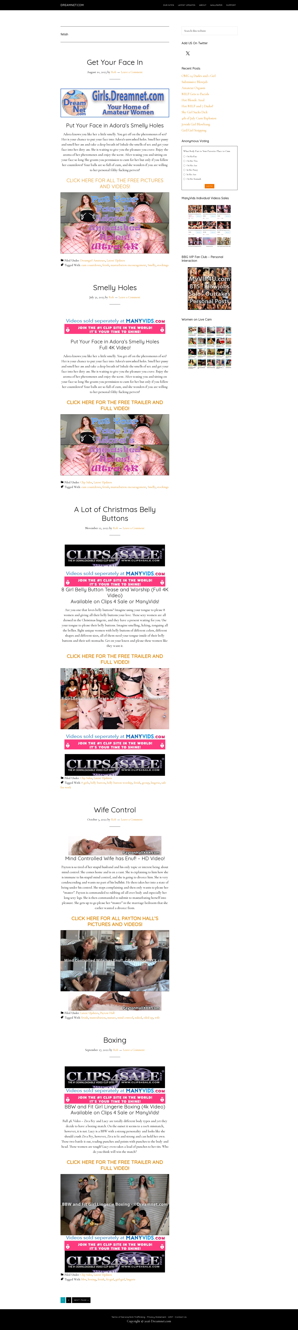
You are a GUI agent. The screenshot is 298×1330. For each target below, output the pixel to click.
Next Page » (81, 1301)
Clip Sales (86, 482)
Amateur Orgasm (193, 88)
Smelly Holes (115, 287)
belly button (97, 783)
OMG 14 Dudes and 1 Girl (199, 76)
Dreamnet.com (72, 5)
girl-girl (120, 1279)
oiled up (148, 1018)
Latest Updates (116, 260)
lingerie (155, 783)
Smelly (152, 265)
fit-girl (110, 1279)
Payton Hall (107, 1013)
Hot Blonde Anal (193, 100)
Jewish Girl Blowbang (196, 124)
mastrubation (98, 1018)
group (145, 783)
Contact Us (181, 1317)
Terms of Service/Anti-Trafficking (128, 1317)
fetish (105, 265)
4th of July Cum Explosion (199, 118)
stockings (163, 265)
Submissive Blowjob (195, 82)
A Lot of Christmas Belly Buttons (115, 514)
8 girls (85, 783)
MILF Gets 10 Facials (195, 94)
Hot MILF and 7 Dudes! (197, 106)
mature (111, 1018)
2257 (170, 1317)
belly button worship (119, 783)
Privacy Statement (156, 1317)
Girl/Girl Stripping (194, 130)
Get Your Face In (115, 62)
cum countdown (91, 265)
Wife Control (115, 809)
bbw (83, 1279)
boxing (92, 1279)
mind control (125, 1018)
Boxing (114, 1040)
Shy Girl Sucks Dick (195, 112)
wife (157, 1018)
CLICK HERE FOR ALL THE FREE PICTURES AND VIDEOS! (114, 183)
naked (138, 1018)
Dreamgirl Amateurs (92, 260)
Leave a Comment (132, 72)
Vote (209, 186)
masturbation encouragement (128, 265)
